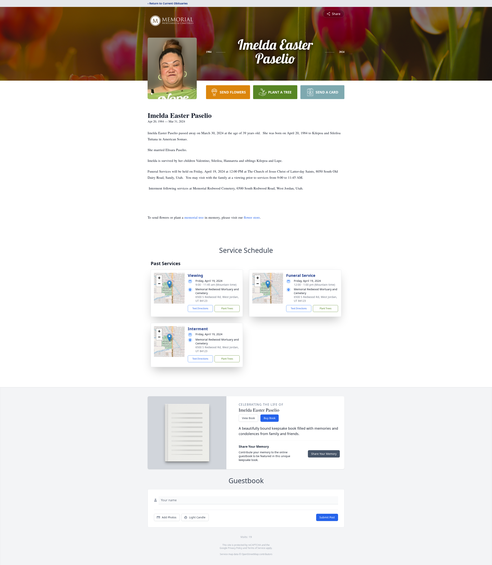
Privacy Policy (235, 548)
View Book (248, 418)
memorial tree (194, 217)
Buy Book (269, 418)
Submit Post (327, 517)
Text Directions (200, 308)
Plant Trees (227, 308)
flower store (252, 217)
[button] (169, 284)
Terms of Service (256, 548)
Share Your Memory (324, 454)
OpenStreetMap (250, 554)
